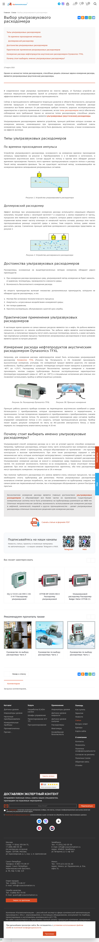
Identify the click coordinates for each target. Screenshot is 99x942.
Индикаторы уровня (13, 713)
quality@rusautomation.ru (25, 895)
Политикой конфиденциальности (17, 815)
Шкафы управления (37, 715)
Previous (89, 560)
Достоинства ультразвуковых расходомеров (27, 45)
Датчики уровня (11, 709)
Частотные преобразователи (12, 717)
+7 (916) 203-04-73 (20, 844)
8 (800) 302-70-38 (17, 893)
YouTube (45, 828)
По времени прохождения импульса (24, 36)
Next (93, 560)
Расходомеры (57, 725)
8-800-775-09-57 (22, 864)
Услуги (31, 705)
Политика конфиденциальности (85, 749)
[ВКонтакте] (79, 17)
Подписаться (87, 806)
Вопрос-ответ (81, 724)
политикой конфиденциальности (27, 927)
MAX (85, 549)
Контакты (79, 741)
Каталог (7, 705)
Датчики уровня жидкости (58, 714)
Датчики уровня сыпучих (58, 720)
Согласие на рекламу (84, 754)
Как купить (80, 709)
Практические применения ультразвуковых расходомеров (33, 50)
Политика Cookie (82, 758)
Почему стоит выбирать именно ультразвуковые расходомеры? (36, 58)
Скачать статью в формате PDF (55, 522)
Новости (79, 717)
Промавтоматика (11, 728)
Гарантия (79, 713)
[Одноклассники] (82, 17)
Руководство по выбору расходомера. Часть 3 (17, 653)
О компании (81, 737)
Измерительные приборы (11, 723)
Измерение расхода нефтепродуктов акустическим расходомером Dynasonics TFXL (45, 54)
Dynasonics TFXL (25, 360)
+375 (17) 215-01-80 (64, 864)
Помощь (79, 705)
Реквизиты (80, 745)
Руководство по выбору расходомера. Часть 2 (49, 653)
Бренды (78, 727)
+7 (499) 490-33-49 (14, 847)
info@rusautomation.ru (69, 847)
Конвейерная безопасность (57, 733)
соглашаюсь (12, 810)
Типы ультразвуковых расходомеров (23, 32)
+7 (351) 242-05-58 (64, 844)
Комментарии (13, 683)
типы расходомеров (69, 110)
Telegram (68, 549)
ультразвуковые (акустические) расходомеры (68, 116)
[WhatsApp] (90, 17)
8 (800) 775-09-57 (17, 883)
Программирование (37, 725)
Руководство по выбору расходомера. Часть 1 (81, 653)
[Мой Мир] (86, 17)
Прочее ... (8, 732)
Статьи (78, 720)
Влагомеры (56, 728)
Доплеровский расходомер (21, 41)
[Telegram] (93, 17)
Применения (57, 705)
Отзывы (78, 765)
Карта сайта (80, 731)
